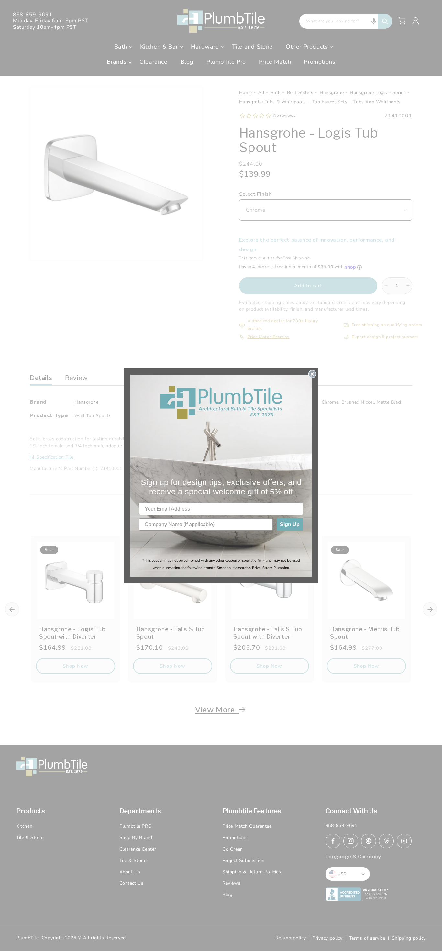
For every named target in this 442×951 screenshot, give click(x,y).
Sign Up (290, 524)
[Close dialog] (312, 374)
